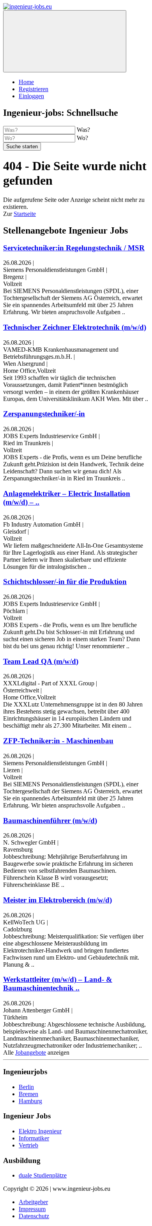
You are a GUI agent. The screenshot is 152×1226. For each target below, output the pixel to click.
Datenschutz (34, 1216)
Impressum (32, 1209)
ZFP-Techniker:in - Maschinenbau (58, 741)
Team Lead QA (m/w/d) (40, 661)
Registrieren (33, 89)
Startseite (25, 213)
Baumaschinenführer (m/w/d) (50, 820)
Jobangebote (30, 1052)
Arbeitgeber (33, 1202)
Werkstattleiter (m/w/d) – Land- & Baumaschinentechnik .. (57, 983)
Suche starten (22, 146)
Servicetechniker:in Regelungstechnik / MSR (74, 248)
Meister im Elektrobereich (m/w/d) (57, 900)
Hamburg (30, 1101)
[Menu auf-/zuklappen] (64, 41)
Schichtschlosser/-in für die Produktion (65, 581)
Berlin (26, 1087)
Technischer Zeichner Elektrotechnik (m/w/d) (74, 327)
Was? (83, 129)
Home (26, 82)
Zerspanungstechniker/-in (44, 414)
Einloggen (31, 96)
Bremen (28, 1094)
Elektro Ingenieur (40, 1131)
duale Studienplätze (43, 1175)
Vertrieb (28, 1145)
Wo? (82, 138)
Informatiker (34, 1138)
